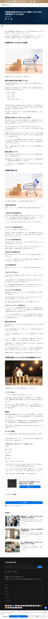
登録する (40, 567)
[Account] (41, 5)
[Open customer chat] (45, 607)
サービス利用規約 (10, 505)
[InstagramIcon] (8, 571)
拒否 (37, 616)
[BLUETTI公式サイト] (5, 5)
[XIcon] (11, 571)
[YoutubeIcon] (16, 571)
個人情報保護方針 (17, 505)
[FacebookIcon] (13, 571)
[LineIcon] (6, 571)
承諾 (18, 616)
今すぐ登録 (24, 502)
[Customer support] (39, 5)
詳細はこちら (30, 486)
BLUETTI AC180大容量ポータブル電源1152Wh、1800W (29, 483)
